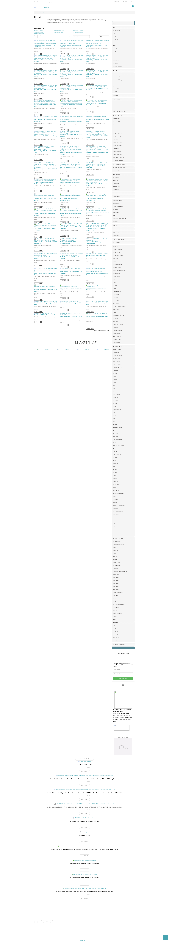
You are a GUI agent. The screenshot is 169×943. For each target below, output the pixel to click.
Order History (116, 48)
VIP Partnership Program (118, 604)
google (49, 921)
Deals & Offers (117, 346)
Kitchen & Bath (117, 342)
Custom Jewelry (117, 252)
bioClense (115, 403)
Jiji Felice (115, 469)
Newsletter (115, 63)
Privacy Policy (116, 595)
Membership (116, 196)
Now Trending (116, 212)
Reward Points (116, 54)
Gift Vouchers (90, 927)
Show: (94, 36)
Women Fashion (116, 276)
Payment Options (117, 634)
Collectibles (115, 209)
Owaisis (114, 487)
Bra (114, 279)
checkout (63, 931)
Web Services (117, 229)
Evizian (114, 442)
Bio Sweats (115, 397)
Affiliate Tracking (117, 637)
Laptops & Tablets (117, 136)
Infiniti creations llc (117, 454)
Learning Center (116, 562)
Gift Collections (116, 358)
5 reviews (88, 837)
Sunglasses (115, 318)
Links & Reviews (117, 565)
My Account (116, 31)
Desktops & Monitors (118, 133)
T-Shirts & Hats (116, 273)
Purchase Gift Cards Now (119, 505)
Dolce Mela (115, 433)
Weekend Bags (117, 333)
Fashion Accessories (119, 168)
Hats (114, 288)
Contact (114, 619)
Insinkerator (115, 457)
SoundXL (115, 532)
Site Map (89, 931)
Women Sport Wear (118, 206)
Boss (114, 412)
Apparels (115, 246)
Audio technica (116, 394)
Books (114, 312)
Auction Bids (116, 235)
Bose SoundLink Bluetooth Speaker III (70, 303)
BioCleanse (115, 400)
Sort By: (68, 36)
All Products (117, 74)
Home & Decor (116, 83)
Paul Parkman (116, 490)
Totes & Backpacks (117, 330)
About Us (115, 610)
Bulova (114, 415)
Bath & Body (116, 352)
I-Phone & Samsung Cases (119, 306)
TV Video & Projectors (78, 32)
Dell (114, 430)
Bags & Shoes (116, 99)
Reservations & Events (118, 511)
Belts (114, 261)
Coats (114, 282)
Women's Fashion (117, 355)
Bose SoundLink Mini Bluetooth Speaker (45, 315)
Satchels (115, 327)
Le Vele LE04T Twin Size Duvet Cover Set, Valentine (84, 821)
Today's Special (116, 361)
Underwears (116, 300)
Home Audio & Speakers (78, 30)
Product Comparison (119, 644)
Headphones (116, 124)
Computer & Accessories (59, 30)
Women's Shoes (116, 108)
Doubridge (115, 436)
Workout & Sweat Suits (119, 239)
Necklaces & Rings (118, 255)
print (53, 921)
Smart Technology (117, 154)
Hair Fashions (116, 177)
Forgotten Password (117, 40)
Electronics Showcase (58, 32)
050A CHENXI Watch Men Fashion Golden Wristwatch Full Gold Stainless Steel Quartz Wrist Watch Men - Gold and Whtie (84, 849)
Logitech (115, 478)
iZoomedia (115, 463)
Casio (114, 421)
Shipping (115, 601)
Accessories (116, 303)
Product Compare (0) (39, 33)
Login (114, 34)
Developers (115, 559)
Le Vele (114, 475)
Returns (114, 57)
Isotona (114, 460)
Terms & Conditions (117, 613)
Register (115, 37)
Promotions (115, 598)
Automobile (116, 95)
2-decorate (115, 370)
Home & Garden (117, 364)
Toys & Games (116, 92)
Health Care (115, 180)
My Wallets (115, 86)
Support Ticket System (119, 218)
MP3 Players (116, 148)
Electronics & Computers (118, 80)
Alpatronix (115, 379)
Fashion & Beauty (117, 349)
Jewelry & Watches (117, 249)
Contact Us (89, 918)
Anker (114, 385)
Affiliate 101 (115, 550)
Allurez (114, 376)
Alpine (114, 382)
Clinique (115, 424)
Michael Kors (116, 484)
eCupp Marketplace (117, 439)
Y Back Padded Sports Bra (84, 765)
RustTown (115, 520)
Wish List (115, 45)
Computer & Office (117, 77)
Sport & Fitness (117, 200)
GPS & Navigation (117, 145)
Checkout (116, 70)
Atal (113, 391)
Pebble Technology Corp (118, 493)
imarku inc (115, 451)
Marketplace (115, 568)
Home (37, 12)
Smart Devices (116, 309)
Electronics (42, 12)
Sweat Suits (116, 294)
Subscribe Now (123, 678)
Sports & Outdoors (117, 89)
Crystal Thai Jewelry (117, 427)
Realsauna (115, 508)
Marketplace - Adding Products (120, 571)
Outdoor (114, 215)
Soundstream (116, 529)
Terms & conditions (125, 719)
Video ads (115, 225)
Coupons (115, 556)
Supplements (116, 189)
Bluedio (114, 406)
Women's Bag (116, 105)
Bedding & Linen (117, 339)
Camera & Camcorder (38, 32)
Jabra (114, 466)
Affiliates (89, 922)
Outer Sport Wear (117, 264)
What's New (116, 232)
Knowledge (115, 221)
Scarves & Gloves (117, 171)
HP (113, 448)
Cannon (114, 418)
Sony (114, 526)
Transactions (116, 60)
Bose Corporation (117, 409)
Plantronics (115, 499)
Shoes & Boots (117, 267)
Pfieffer (114, 496)
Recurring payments (117, 66)
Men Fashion (116, 258)
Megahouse (115, 481)
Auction (114, 553)
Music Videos (116, 577)
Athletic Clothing (116, 203)
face (36, 921)
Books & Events (117, 115)
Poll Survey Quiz (117, 541)
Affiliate (114, 547)
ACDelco (115, 373)
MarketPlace (64, 918)
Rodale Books (116, 514)
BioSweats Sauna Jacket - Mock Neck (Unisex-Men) (84, 863)
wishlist (63, 927)
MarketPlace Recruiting (118, 544)
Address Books (116, 42)
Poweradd (115, 502)
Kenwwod (115, 472)
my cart (63, 922)
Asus (114, 388)
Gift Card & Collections (118, 315)
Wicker (114, 535)
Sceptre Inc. (115, 523)
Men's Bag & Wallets (118, 324)
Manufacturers (117, 367)
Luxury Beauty (116, 183)
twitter (40, 921)
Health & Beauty (117, 174)
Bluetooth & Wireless (38, 30)
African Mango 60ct (84, 835)
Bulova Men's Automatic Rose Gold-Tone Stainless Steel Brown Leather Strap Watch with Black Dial (84, 891)
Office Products (117, 151)
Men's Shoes (116, 102)
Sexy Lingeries (117, 291)
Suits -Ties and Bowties (119, 270)
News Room (115, 589)
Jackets (115, 193)
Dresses (115, 285)
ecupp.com (82, 940)
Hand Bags (115, 321)
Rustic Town (115, 517)
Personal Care (116, 186)
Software (115, 139)
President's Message (118, 592)
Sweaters (115, 297)
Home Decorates (117, 336)
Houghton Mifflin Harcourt (119, 445)
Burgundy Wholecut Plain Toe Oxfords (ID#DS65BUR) (84, 877)
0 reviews (88, 767)
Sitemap (115, 616)
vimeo (44, 921)
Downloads (115, 51)
